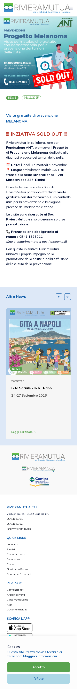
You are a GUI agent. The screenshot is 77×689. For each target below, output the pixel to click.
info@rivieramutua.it (19, 528)
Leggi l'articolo (22, 432)
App (9, 604)
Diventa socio (15, 559)
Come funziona (16, 554)
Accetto (38, 667)
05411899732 (15, 523)
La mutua (12, 544)
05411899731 (15, 518)
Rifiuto (39, 679)
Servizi (11, 549)
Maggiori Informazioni (40, 656)
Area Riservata (16, 594)
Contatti (11, 564)
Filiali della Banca (17, 569)
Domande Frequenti (19, 574)
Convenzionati (15, 589)
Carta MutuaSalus (17, 599)
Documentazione (17, 609)
